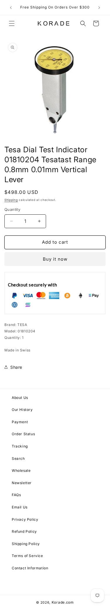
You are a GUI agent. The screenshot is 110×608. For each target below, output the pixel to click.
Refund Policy (24, 531)
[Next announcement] (99, 7)
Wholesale (21, 470)
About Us (20, 397)
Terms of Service (27, 556)
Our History (22, 409)
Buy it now (55, 259)
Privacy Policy (25, 519)
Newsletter (22, 483)
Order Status (23, 434)
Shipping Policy (26, 544)
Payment (20, 422)
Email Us (20, 507)
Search (18, 458)
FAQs (16, 495)
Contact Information (30, 568)
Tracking (20, 446)
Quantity (12, 209)
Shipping (11, 199)
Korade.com (63, 602)
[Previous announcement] (10, 7)
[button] (11, 23)
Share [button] (16, 367)
